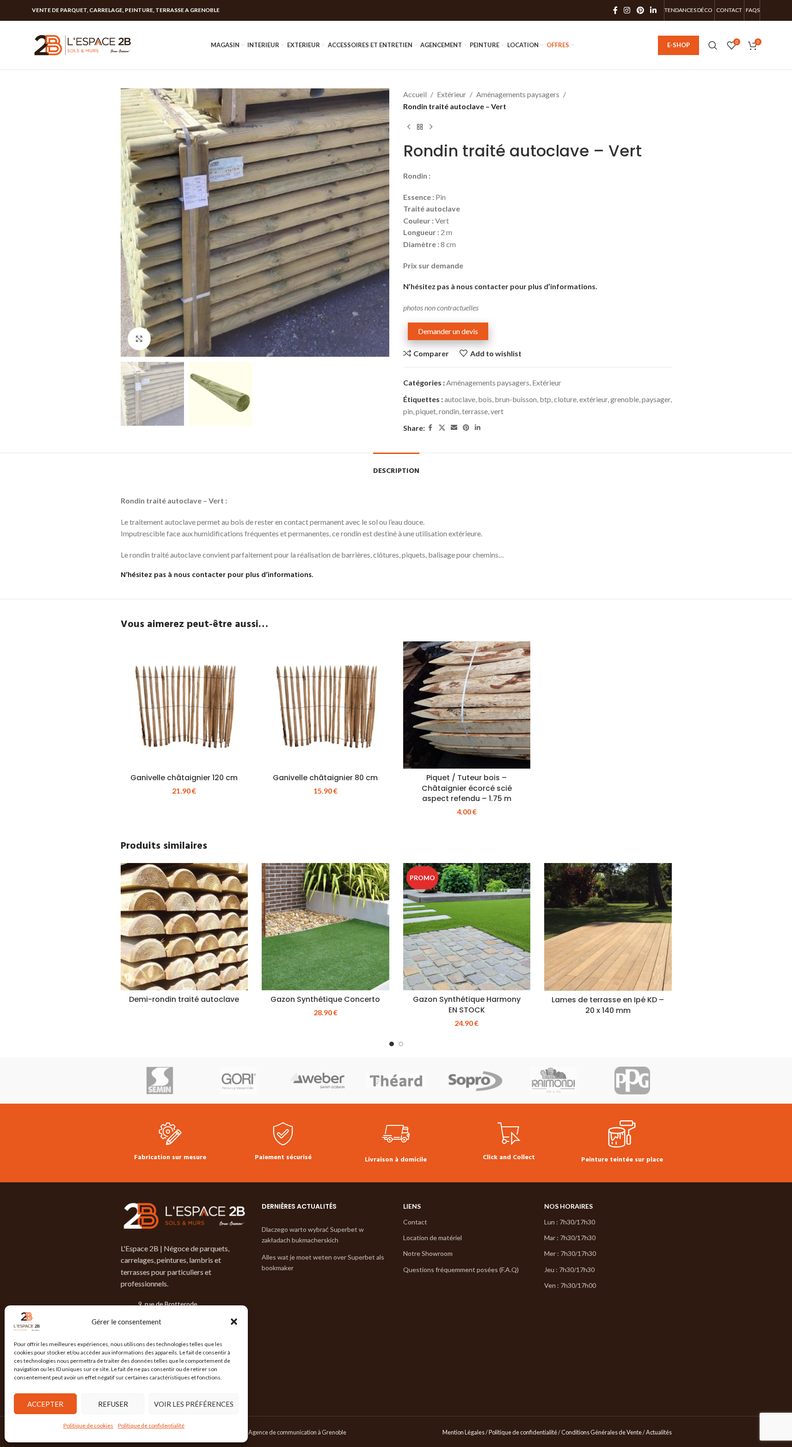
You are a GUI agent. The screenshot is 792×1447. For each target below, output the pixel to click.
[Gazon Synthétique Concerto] (325, 927)
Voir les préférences (193, 1404)
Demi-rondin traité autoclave (184, 999)
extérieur (593, 399)
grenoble (624, 399)
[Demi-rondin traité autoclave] (184, 927)
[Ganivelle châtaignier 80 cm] (325, 705)
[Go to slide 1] (391, 1044)
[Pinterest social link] (640, 10)
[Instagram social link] (627, 10)
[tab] (396, 467)
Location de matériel (432, 1238)
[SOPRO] (475, 1080)
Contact (415, 1222)
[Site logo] (83, 44)
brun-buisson (516, 399)
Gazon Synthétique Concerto (325, 999)
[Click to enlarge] (139, 338)
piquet (426, 411)
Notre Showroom (428, 1253)
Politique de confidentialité (151, 1425)
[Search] (713, 45)
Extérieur (451, 94)
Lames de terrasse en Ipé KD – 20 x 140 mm (608, 1004)
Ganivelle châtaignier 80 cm (325, 777)
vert (497, 411)
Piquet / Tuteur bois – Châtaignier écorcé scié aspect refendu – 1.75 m (467, 788)
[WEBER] (317, 1080)
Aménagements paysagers (517, 94)
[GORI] (238, 1080)
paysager (656, 399)
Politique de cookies (88, 1425)
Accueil (415, 94)
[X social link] (442, 428)
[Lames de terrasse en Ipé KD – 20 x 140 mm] (608, 927)
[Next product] (430, 126)
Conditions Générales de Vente (601, 1432)
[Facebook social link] (615, 10)
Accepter (45, 1404)
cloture (565, 399)
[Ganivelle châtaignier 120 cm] (184, 705)
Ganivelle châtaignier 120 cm (184, 777)
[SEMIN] (160, 1080)
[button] (234, 1321)
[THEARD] (395, 1080)
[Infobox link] (170, 1142)
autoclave (459, 399)
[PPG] (632, 1080)
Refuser (113, 1404)
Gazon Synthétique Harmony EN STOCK (467, 1004)
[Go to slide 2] (401, 1044)
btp (545, 399)
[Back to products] (419, 126)
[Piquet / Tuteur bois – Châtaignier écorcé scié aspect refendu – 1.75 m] (467, 705)
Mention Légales (463, 1432)
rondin (449, 411)
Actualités (659, 1432)
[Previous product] (408, 126)
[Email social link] (454, 428)
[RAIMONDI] (553, 1080)
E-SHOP (678, 45)
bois (485, 399)
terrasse (475, 411)
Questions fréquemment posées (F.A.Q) (461, 1269)
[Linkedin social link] (653, 10)
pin (408, 411)
